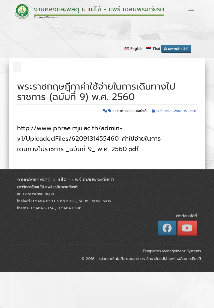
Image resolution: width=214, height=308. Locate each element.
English (136, 48)
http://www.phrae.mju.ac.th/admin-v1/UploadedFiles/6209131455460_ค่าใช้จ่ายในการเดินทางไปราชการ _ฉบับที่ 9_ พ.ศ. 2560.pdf (89, 138)
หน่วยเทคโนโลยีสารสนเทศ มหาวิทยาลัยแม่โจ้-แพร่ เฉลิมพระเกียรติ (149, 259)
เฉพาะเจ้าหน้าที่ (177, 48)
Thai (156, 48)
